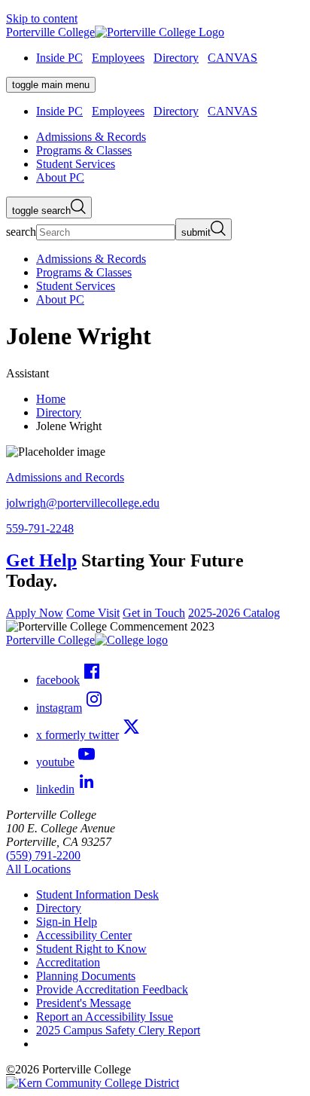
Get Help (41, 560)
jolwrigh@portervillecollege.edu (83, 502)
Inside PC (59, 57)
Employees (118, 57)
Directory (176, 57)
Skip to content (42, 18)
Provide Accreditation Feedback (112, 989)
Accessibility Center (84, 935)
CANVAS (232, 57)
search (21, 231)
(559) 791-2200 (43, 855)
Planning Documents (85, 975)
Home (50, 398)
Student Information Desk (97, 894)
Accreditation (68, 962)
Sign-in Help (66, 921)
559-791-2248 (40, 528)
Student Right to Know (91, 948)
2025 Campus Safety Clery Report (118, 1030)
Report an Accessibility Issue (104, 1016)
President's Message (83, 1003)
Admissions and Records (65, 477)
